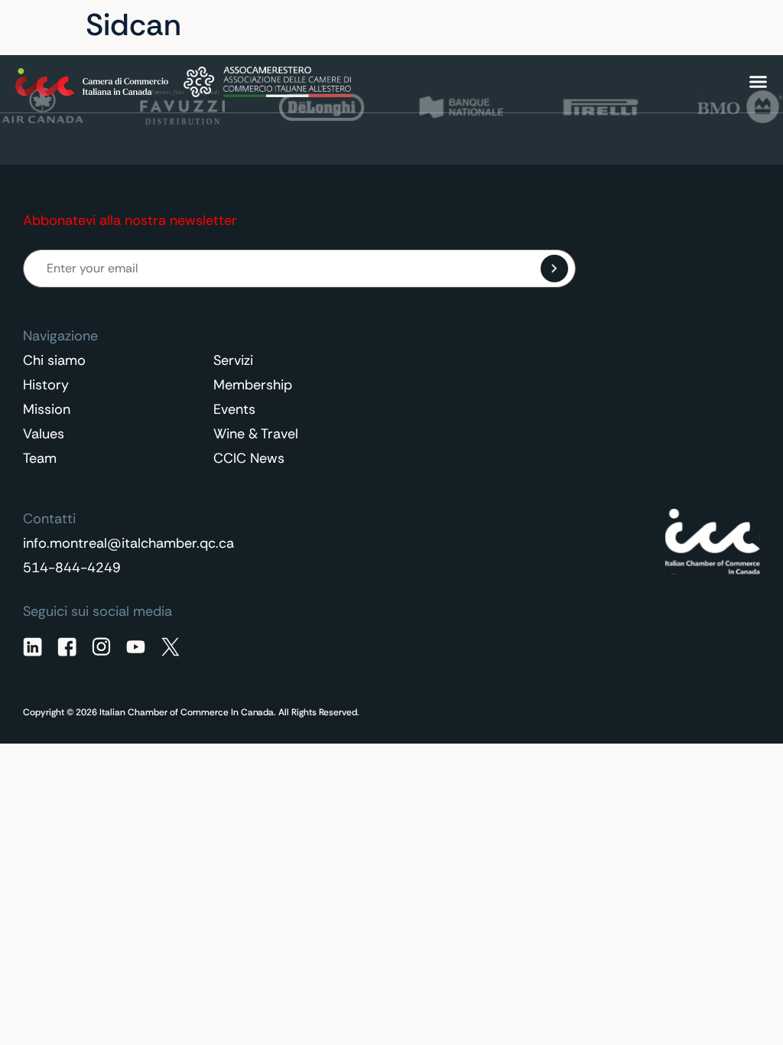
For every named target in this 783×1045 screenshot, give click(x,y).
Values (43, 434)
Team (40, 458)
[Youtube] (135, 646)
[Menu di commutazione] (758, 81)
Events (234, 409)
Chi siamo (54, 360)
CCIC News (248, 458)
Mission (46, 409)
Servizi (233, 360)
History (46, 385)
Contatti (632, 25)
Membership (252, 385)
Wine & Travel (255, 434)
